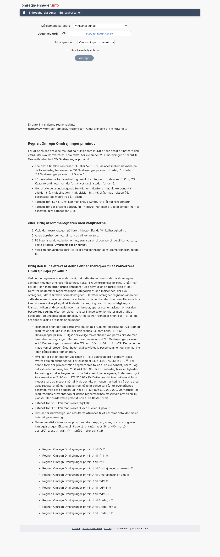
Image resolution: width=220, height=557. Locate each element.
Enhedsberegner (70, 12)
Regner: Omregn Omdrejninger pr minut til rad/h (74, 494)
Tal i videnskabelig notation (84, 50)
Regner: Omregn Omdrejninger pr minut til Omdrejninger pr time (84, 474)
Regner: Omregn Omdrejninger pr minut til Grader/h (76, 513)
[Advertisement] (84, 89)
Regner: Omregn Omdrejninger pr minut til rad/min (75, 487)
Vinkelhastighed (111, 230)
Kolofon (76, 528)
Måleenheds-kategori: (55, 25)
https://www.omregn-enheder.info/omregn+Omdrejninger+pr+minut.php (76, 128)
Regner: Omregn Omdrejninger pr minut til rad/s (73, 481)
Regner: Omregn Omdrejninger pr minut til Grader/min (77, 506)
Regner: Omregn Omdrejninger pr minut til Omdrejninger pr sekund (86, 468)
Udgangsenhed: (64, 42)
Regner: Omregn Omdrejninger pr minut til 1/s (72, 449)
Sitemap (108, 528)
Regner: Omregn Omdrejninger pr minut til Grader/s (76, 500)
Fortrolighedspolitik (92, 528)
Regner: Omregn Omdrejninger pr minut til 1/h (72, 462)
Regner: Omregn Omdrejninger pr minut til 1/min (73, 455)
